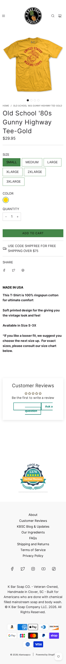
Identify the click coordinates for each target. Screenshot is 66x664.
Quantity (11, 209)
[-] (6, 217)
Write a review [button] (27, 406)
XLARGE (12, 172)
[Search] (52, 15)
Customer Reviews (33, 521)
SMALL (11, 162)
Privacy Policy (33, 556)
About (33, 515)
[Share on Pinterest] (23, 270)
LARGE (52, 162)
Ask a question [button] (39, 409)
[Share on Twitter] (13, 270)
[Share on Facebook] (4, 270)
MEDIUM (32, 162)
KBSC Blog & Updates (33, 526)
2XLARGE (35, 172)
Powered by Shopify (46, 654)
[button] (28, 100)
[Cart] (59, 15)
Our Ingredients (33, 532)
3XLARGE (13, 181)
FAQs (33, 538)
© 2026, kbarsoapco (20, 654)
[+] (17, 217)
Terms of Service (33, 550)
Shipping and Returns (33, 544)
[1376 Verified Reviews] (33, 490)
